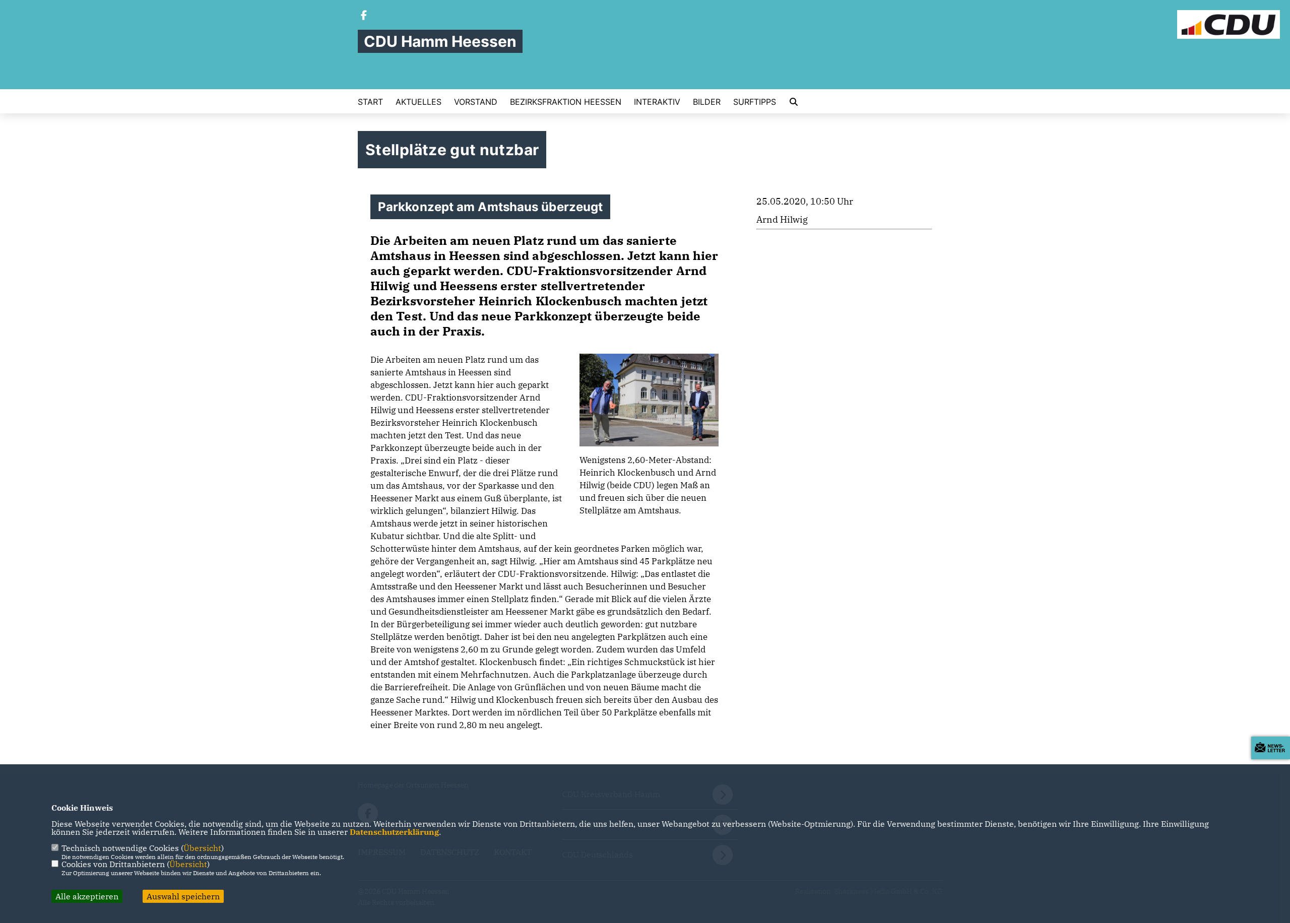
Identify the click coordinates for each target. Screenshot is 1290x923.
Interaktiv (657, 102)
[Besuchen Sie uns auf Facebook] (364, 16)
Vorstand (475, 102)
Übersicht (202, 848)
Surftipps (754, 102)
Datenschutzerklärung (394, 832)
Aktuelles (418, 102)
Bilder (707, 102)
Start (370, 102)
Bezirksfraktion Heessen (565, 102)
